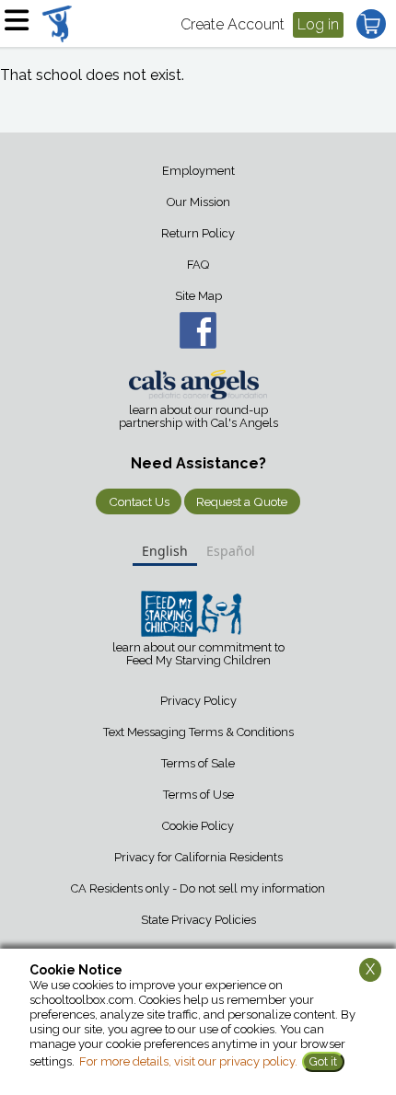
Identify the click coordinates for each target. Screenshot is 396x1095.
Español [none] (230, 550)
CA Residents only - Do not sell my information (198, 888)
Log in (318, 24)
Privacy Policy (198, 701)
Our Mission (198, 202)
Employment (198, 171)
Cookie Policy (198, 826)
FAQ (198, 264)
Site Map (198, 296)
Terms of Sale (198, 763)
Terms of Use (198, 794)
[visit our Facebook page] (198, 330)
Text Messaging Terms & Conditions (198, 732)
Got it (323, 1061)
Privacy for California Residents (198, 857)
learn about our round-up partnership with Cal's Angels (198, 417)
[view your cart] (371, 24)
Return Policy (198, 233)
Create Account (233, 24)
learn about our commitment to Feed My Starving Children (198, 654)
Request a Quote (241, 501)
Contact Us (139, 501)
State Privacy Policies (198, 920)
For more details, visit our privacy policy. (188, 1061)
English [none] (165, 550)
